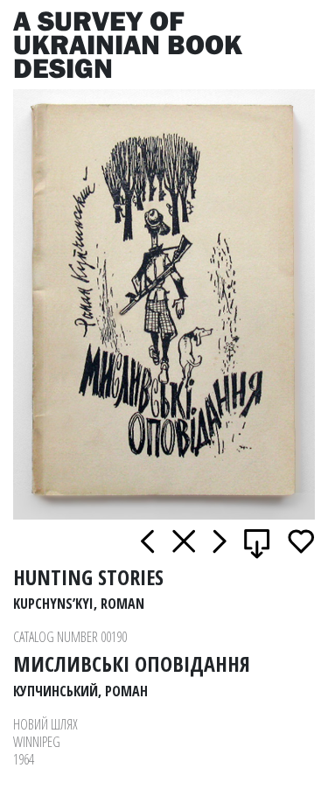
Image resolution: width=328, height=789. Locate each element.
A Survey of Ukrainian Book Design (127, 44)
